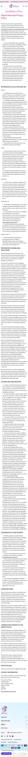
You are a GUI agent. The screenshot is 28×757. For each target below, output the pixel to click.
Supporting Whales (12, 742)
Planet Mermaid (9, 750)
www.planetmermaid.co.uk (20, 29)
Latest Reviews (17, 739)
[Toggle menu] (1, 6)
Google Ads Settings (7, 467)
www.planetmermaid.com (7, 29)
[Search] (23, 6)
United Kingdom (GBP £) (15, 732)
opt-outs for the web (12, 475)
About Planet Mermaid (6, 739)
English (3, 732)
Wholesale (3, 742)
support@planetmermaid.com (9, 222)
